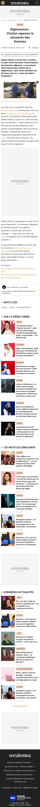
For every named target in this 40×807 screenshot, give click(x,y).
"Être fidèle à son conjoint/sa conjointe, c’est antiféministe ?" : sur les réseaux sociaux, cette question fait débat (27, 461)
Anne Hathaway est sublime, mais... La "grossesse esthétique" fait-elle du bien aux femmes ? (26, 657)
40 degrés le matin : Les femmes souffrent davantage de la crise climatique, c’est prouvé (26, 523)
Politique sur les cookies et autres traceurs (19, 771)
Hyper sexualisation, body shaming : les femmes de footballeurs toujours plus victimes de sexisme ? (27, 352)
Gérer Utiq (17, 788)
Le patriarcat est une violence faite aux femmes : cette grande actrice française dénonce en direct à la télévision (27, 432)
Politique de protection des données (19, 775)
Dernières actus (11, 20)
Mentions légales (27, 767)
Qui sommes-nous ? (12, 767)
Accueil (3, 20)
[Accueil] (20, 2)
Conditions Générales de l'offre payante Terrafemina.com (20, 780)
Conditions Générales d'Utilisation (19, 762)
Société (20, 20)
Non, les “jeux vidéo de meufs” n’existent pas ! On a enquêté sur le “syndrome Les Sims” (27, 604)
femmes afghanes (9, 110)
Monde (11, 307)
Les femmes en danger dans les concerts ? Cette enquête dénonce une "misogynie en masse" (26, 370)
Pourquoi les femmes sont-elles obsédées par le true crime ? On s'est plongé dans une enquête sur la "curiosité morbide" (27, 504)
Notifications (7, 788)
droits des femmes (24, 307)
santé (3, 138)
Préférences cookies (30, 788)
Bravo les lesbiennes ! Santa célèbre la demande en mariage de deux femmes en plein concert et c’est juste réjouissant (27, 412)
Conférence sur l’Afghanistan (19, 113)
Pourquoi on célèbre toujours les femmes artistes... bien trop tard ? (27, 639)
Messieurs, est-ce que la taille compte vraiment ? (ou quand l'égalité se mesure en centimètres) (26, 541)
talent (3, 236)
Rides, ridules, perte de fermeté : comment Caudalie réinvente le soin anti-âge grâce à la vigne (27, 676)
